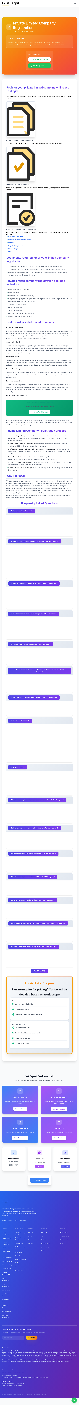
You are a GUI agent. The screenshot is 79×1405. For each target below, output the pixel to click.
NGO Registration (7, 1248)
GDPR (61, 1243)
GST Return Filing (7, 1261)
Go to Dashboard (20, 1138)
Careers (30, 1236)
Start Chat (39, 1166)
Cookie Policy (64, 1239)
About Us (30, 1232)
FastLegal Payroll (18, 1239)
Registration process (15, 246)
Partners (30, 1243)
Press (29, 1239)
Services (43, 1239)
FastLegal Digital (18, 1233)
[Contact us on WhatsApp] (74, 1400)
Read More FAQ (39, 971)
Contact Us (44, 1250)
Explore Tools (20, 1109)
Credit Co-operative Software (18, 1265)
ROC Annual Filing (7, 1265)
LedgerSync (18, 1243)
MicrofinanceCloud (20, 1259)
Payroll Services (6, 1311)
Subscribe (32, 1337)
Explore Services (59, 1109)
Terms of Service (65, 1236)
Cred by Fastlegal (17, 1248)
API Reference (45, 1247)
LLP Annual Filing (7, 1268)
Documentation (45, 1243)
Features (11, 243)
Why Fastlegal (13, 249)
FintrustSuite (18, 1256)
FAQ (9, 252)
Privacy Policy (64, 1232)
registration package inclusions (19, 239)
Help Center (44, 1232)
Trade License (6, 1290)
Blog (42, 1236)
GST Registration (7, 1257)
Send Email (65, 1166)
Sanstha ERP (18, 1252)
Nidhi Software (19, 1270)
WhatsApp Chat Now (41, 412)
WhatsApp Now (59, 1138)
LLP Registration (6, 1238)
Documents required (15, 236)
